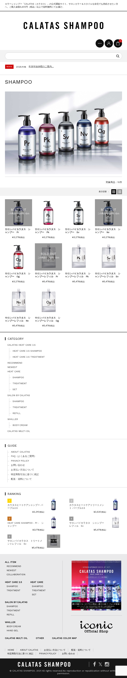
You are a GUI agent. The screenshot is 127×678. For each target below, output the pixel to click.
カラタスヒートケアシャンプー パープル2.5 (25, 506)
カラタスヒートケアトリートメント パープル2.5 (86, 506)
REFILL (17, 413)
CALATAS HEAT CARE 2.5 (21, 345)
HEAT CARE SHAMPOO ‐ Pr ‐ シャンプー (25, 524)
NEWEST (12, 367)
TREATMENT (20, 383)
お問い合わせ (18, 465)
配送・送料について (21, 479)
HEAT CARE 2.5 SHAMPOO (27, 351)
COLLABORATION (16, 574)
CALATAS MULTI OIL (18, 431)
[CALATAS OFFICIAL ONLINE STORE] (63, 26)
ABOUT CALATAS (20, 451)
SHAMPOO (18, 377)
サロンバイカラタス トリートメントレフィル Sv (24, 542)
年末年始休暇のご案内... (41, 66)
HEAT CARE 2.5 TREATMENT (29, 356)
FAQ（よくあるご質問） (23, 456)
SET (15, 389)
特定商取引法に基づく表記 (25, 474)
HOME (11, 650)
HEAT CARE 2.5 (13, 582)
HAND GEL (12, 630)
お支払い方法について (22, 469)
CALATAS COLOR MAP (64, 638)
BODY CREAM (20, 425)
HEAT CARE (13, 371)
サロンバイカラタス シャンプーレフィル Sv (86, 524)
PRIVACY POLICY (20, 460)
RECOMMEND (14, 362)
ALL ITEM (10, 562)
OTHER (40, 638)
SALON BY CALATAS (18, 395)
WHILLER (12, 419)
